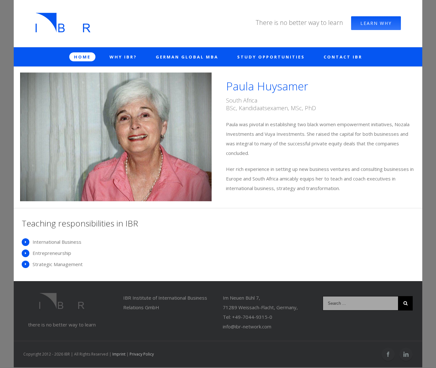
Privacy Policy (142, 354)
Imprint (118, 354)
